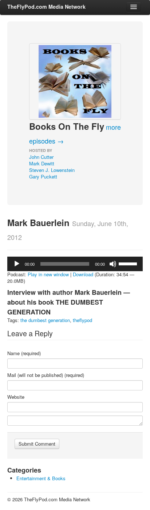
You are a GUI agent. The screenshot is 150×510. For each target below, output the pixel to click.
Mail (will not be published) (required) (45, 375)
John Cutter (41, 156)
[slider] (129, 263)
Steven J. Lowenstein (52, 169)
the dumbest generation (45, 320)
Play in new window (48, 274)
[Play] (16, 264)
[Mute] (113, 264)
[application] (75, 264)
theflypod (82, 320)
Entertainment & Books (41, 478)
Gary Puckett (43, 176)
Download (83, 274)
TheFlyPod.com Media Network (46, 6)
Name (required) (24, 353)
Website (15, 397)
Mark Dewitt (41, 163)
